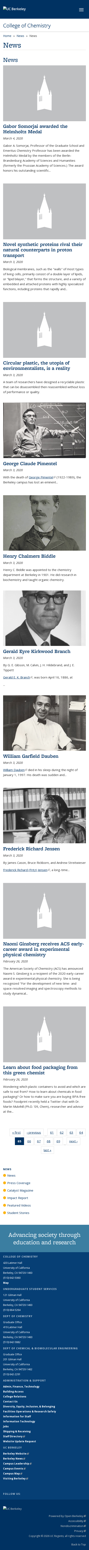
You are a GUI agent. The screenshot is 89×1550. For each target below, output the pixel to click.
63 (73, 1133)
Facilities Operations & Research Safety (29, 1411)
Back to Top (78, 1544)
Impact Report (17, 1198)
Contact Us (10, 1401)
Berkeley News (14, 1458)
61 (53, 1133)
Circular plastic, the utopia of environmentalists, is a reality (36, 365)
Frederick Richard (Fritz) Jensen (26, 870)
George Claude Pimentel (30, 463)
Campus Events (14, 1468)
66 (30, 1142)
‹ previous (35, 1132)
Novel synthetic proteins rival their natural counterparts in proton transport (42, 249)
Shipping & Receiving (17, 1431)
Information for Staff (17, 1416)
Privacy (80, 1531)
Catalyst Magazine (20, 1190)
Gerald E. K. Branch (17, 677)
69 (60, 1142)
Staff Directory (14, 1436)
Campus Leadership (17, 1463)
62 (63, 1133)
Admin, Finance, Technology (21, 1386)
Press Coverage (18, 1183)
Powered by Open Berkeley (67, 1516)
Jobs (6, 1426)
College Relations (14, 1396)
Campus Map (12, 1473)
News (20, 36)
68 (50, 1142)
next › (74, 1141)
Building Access (13, 1391)
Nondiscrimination (73, 1526)
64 (82, 1133)
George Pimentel (42, 477)
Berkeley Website (16, 1453)
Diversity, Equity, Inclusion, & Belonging (29, 1406)
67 (40, 1142)
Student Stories (18, 1213)
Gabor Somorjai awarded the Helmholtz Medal (35, 129)
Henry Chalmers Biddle (29, 556)
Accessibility (77, 1521)
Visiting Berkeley (15, 1478)
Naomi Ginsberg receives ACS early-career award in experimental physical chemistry (43, 949)
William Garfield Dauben (30, 756)
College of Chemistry (27, 25)
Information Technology (19, 1421)
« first (17, 1132)
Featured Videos (19, 1205)
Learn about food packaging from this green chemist (40, 1070)
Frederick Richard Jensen (31, 848)
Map (6, 1283)
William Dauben (15, 770)
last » (49, 1150)
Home (7, 36)
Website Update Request (19, 1441)
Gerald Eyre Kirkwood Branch (36, 651)
